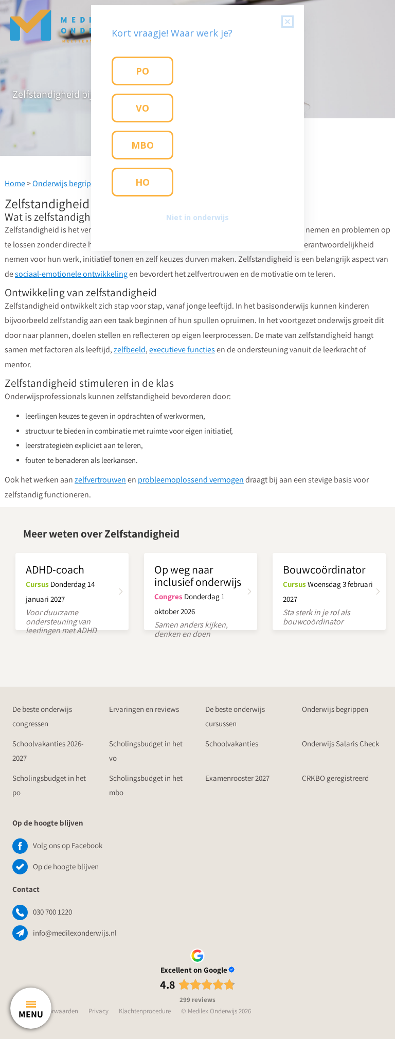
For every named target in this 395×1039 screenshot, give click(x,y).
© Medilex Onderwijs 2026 (216, 1011)
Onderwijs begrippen (68, 183)
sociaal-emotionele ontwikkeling (71, 273)
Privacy (98, 1011)
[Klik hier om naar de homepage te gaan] (72, 20)
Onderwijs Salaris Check (340, 743)
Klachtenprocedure (145, 1011)
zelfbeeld (130, 349)
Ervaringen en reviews (144, 709)
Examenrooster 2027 (237, 778)
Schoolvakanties (231, 743)
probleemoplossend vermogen (191, 479)
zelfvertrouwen (100, 479)
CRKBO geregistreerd (335, 778)
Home (15, 183)
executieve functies (182, 349)
